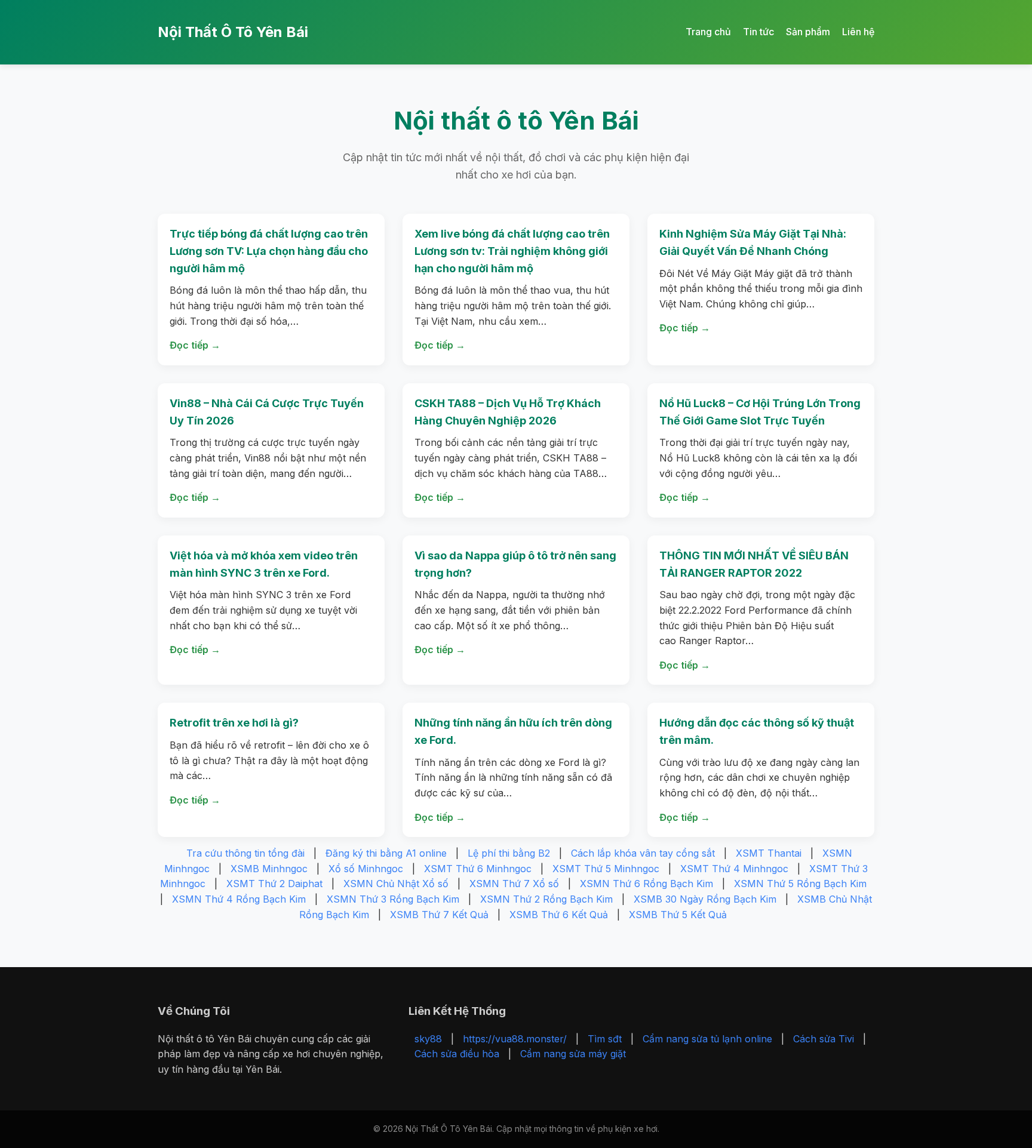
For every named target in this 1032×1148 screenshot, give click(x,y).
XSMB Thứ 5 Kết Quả (678, 915)
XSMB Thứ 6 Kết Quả (558, 915)
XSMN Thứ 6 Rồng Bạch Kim (646, 884)
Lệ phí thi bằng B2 (509, 853)
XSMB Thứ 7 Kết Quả (439, 915)
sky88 (428, 1039)
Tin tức (758, 32)
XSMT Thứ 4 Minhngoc (734, 869)
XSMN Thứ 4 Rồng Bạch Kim (239, 899)
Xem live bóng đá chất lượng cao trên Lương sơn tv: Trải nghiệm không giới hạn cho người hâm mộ (512, 251)
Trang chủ (708, 32)
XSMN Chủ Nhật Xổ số (396, 884)
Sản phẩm (808, 32)
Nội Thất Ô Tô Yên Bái (233, 32)
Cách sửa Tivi (823, 1039)
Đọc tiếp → (195, 345)
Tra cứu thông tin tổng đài (245, 853)
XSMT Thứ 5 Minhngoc (605, 869)
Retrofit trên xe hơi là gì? (234, 722)
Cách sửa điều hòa (456, 1054)
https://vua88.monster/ (515, 1039)
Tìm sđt (605, 1039)
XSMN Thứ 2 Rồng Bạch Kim (546, 899)
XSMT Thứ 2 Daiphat (274, 884)
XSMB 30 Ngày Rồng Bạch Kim (705, 899)
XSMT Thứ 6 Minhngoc (478, 869)
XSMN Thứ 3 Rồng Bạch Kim (393, 899)
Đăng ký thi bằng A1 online (386, 853)
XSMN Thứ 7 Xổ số (514, 884)
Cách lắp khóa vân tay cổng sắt (643, 853)
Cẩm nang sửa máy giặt (573, 1054)
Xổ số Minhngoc (365, 869)
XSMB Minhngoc (269, 869)
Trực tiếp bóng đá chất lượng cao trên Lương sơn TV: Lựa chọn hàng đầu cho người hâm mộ (269, 251)
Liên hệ (858, 32)
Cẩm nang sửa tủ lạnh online (707, 1039)
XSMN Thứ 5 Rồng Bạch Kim (800, 884)
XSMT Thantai (768, 853)
